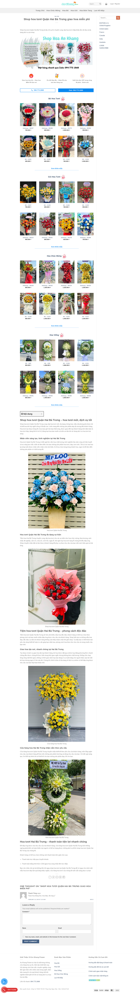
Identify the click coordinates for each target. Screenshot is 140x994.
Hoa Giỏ (74, 10)
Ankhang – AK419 (66, 285)
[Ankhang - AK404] (47, 382)
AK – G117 (28, 205)
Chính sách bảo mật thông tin (98, 976)
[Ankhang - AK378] (66, 224)
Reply (92, 899)
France (101, 32)
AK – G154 (85, 159)
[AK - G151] (85, 350)
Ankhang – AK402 (47, 237)
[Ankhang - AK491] (28, 382)
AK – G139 (47, 205)
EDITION (104, 23)
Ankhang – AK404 (47, 396)
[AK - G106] (66, 350)
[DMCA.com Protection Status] (94, 980)
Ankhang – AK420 (85, 285)
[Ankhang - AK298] (47, 114)
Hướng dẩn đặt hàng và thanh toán (100, 962)
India (101, 39)
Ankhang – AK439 (28, 285)
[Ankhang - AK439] (28, 271)
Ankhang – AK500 (85, 396)
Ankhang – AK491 (28, 396)
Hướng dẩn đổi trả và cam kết (99, 967)
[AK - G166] (66, 192)
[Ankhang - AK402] (47, 224)
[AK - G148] (28, 304)
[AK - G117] (28, 192)
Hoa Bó (65, 10)
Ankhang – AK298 (47, 128)
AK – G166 (66, 205)
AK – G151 (85, 363)
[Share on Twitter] (53, 877)
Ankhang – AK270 (66, 128)
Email (60, 928)
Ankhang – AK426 (47, 285)
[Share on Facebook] (50, 877)
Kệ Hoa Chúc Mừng (61, 974)
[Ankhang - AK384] (66, 382)
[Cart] (106, 4)
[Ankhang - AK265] (85, 114)
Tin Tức (56, 16)
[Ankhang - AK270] (66, 114)
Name (24, 928)
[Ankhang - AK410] (28, 224)
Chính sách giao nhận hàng (98, 971)
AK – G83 (28, 363)
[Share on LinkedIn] (63, 877)
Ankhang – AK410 (28, 237)
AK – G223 (47, 316)
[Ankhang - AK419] (66, 271)
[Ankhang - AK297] (28, 114)
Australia (102, 42)
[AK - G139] (47, 192)
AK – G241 (28, 159)
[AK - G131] (85, 304)
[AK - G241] (28, 146)
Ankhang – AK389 (85, 237)
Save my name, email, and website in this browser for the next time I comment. (50, 937)
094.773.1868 (35, 981)
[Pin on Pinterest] (60, 877)
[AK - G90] (47, 350)
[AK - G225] (66, 304)
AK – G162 (66, 159)
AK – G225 (66, 316)
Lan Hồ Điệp (99, 10)
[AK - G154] (85, 146)
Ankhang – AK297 (28, 128)
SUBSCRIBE (103, 48)
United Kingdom (104, 25)
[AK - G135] (85, 192)
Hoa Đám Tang (86, 10)
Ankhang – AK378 (66, 237)
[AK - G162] (66, 146)
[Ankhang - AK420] (85, 271)
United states (103, 29)
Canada (102, 35)
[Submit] (100, 4)
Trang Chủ (40, 10)
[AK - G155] (47, 146)
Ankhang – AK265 (85, 128)
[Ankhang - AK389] (85, 224)
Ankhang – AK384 (66, 396)
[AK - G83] (28, 350)
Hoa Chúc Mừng (53, 10)
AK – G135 (85, 205)
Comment (25, 911)
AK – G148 (28, 316)
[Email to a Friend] (56, 877)
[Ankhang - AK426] (47, 271)
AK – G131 (85, 316)
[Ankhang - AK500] (85, 382)
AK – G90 (47, 363)
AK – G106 (66, 363)
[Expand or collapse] (41, 413)
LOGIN (101, 45)
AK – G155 (47, 159)
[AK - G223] (47, 304)
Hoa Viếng (58, 970)
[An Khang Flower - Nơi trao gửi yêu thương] (70, 4)
